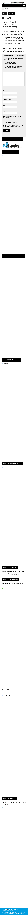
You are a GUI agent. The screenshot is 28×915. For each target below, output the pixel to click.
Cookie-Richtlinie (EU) (8, 910)
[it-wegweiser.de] (14, 2)
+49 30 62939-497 (14, 574)
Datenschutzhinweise (13, 909)
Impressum (4, 909)
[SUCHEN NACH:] (14, 8)
